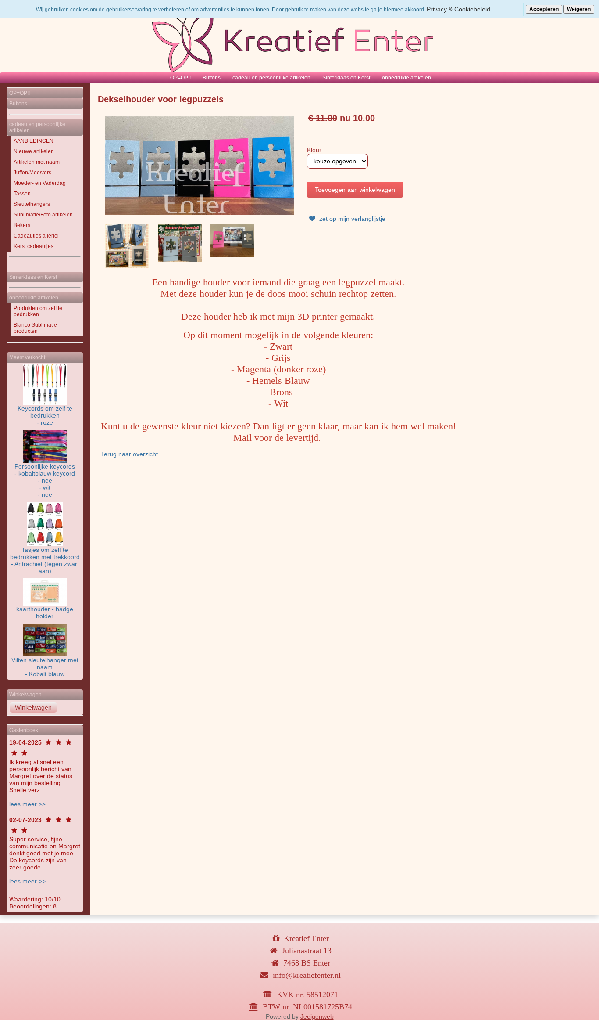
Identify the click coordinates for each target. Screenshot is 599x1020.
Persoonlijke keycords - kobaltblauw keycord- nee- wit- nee (44, 480)
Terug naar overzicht (129, 454)
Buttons (212, 78)
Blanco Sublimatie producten (35, 328)
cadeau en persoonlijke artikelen (271, 78)
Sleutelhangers (32, 204)
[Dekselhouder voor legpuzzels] (199, 165)
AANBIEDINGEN (33, 141)
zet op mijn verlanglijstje (351, 218)
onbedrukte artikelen (406, 78)
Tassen (22, 194)
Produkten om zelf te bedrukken (38, 311)
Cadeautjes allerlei (36, 236)
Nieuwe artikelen (34, 151)
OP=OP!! (180, 78)
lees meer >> (27, 803)
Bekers (22, 225)
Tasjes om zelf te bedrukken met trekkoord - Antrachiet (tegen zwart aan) (45, 560)
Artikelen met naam (37, 162)
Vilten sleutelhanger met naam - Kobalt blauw (44, 667)
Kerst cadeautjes (33, 246)
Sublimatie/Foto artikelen (43, 215)
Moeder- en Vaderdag (40, 183)
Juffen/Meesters (32, 172)
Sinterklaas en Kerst (346, 78)
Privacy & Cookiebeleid (458, 9)
